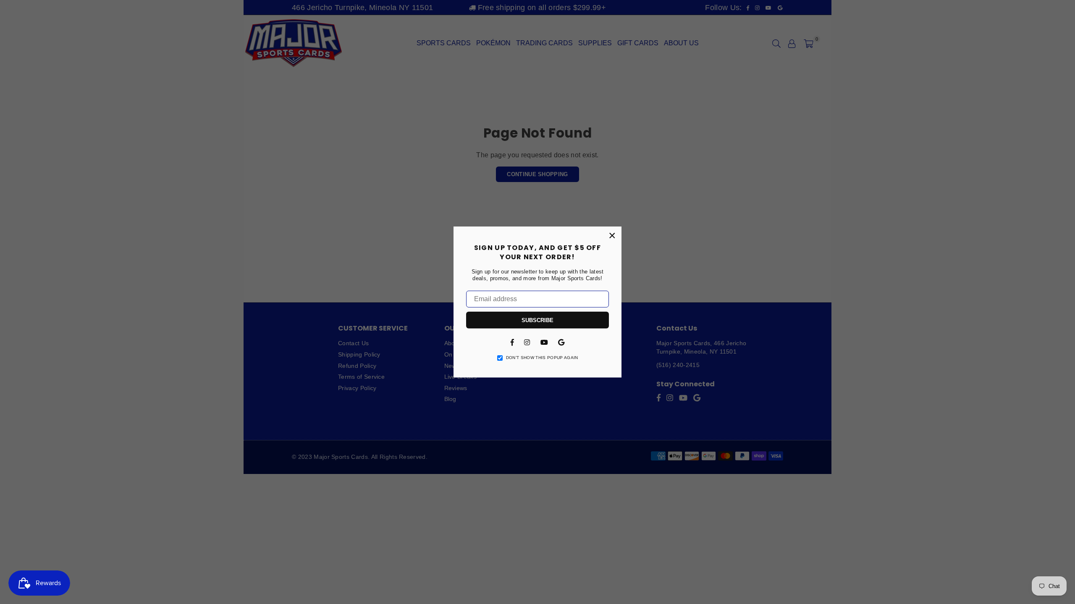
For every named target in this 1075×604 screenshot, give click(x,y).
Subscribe (537, 320)
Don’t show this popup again (542, 357)
